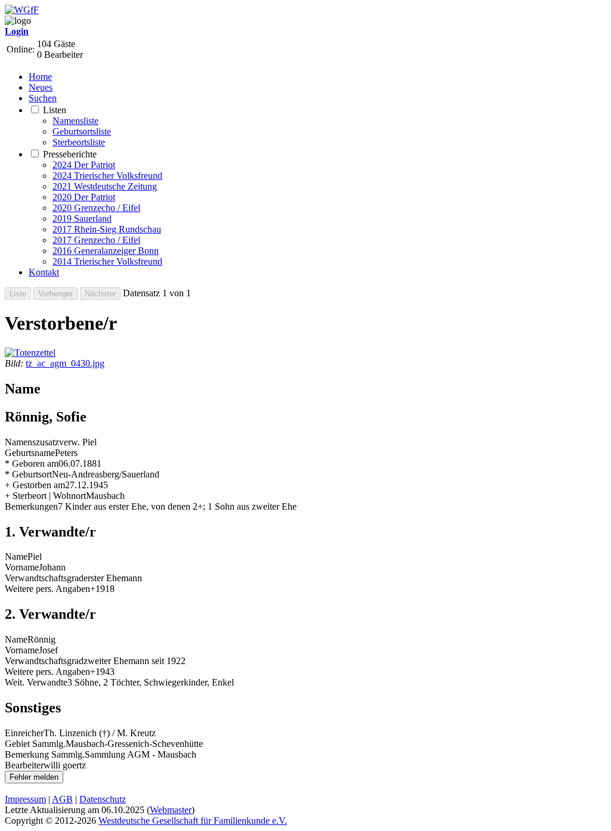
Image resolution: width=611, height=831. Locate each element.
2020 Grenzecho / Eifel (96, 208)
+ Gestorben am (35, 485)
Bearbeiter (24, 765)
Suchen (43, 98)
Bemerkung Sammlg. (45, 754)
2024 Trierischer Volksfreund (107, 175)
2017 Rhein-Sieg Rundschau (107, 229)
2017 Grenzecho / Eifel (96, 240)
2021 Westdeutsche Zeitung (105, 186)
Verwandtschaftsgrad (44, 578)
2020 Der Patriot (84, 197)
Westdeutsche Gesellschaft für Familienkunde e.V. (192, 821)
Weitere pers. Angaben (47, 589)
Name (16, 556)
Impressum (25, 799)
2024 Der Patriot (84, 165)
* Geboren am (31, 463)
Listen (54, 110)
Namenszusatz (32, 442)
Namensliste (75, 121)
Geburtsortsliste (82, 131)
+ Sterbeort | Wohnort (45, 496)
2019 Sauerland (82, 218)
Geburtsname (30, 453)
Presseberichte (70, 154)
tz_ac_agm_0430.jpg (65, 363)
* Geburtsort (28, 474)
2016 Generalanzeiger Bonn (106, 251)
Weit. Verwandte (36, 682)
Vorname (22, 567)
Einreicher (24, 733)
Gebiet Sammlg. (35, 744)
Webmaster (171, 810)
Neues (41, 87)
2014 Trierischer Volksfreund (107, 261)
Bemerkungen (31, 506)
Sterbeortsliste (79, 142)
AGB (62, 799)
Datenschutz (102, 799)
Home (40, 77)
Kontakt (44, 272)
